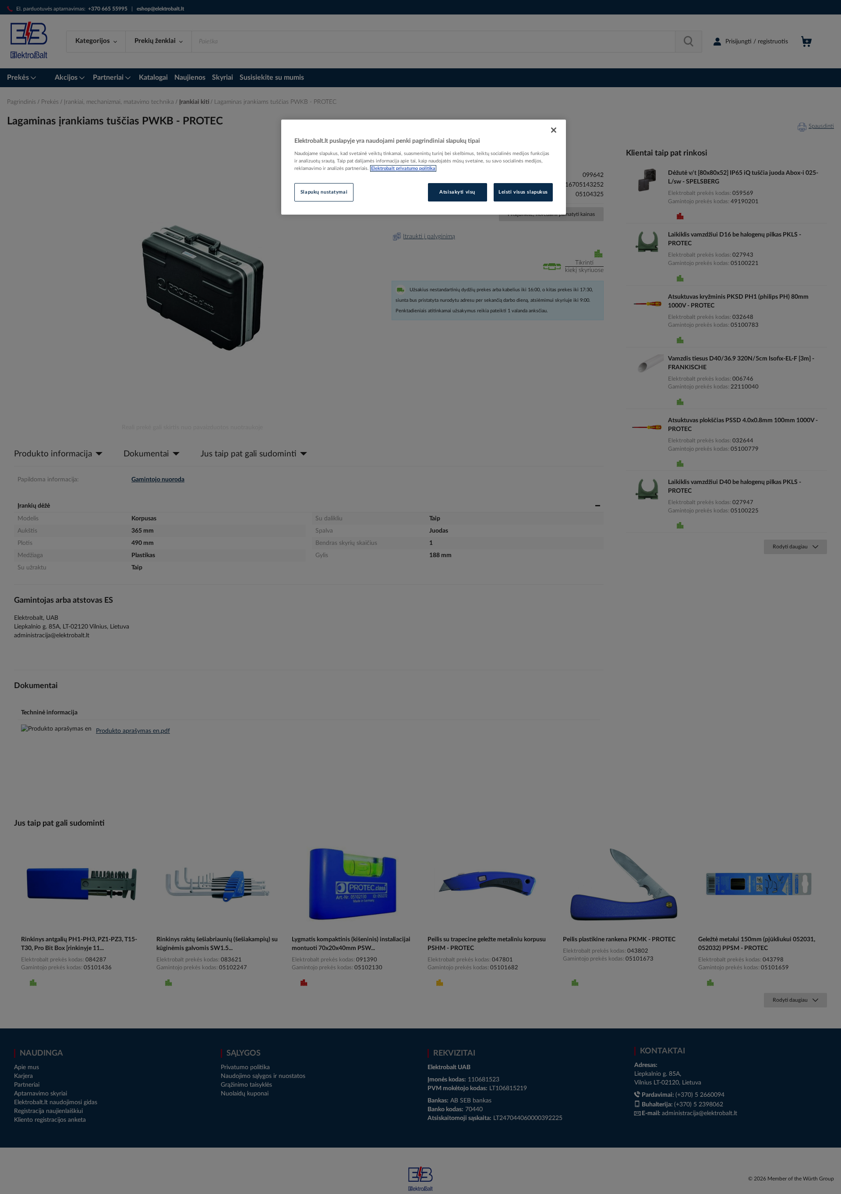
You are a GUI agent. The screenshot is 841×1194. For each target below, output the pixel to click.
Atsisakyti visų (457, 192)
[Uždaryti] (553, 130)
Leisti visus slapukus (523, 192)
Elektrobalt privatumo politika (403, 168)
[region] (423, 167)
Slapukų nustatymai (323, 192)
